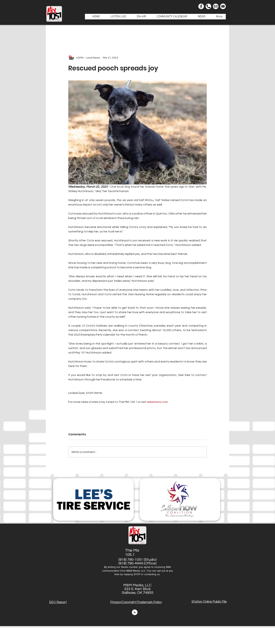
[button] (139, 16)
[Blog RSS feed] (135, 612)
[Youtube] (223, 6)
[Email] (216, 6)
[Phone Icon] (208, 6)
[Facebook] (201, 6)
